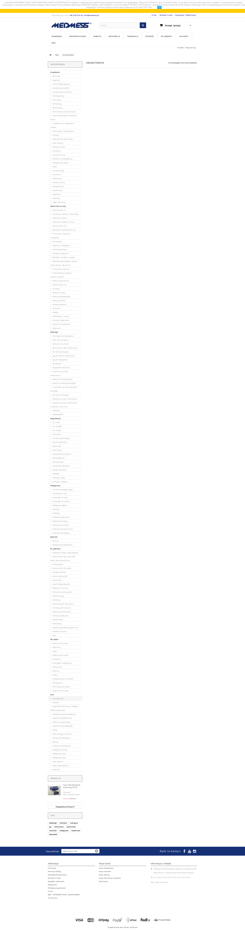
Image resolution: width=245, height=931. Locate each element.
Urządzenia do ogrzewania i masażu (62, 125)
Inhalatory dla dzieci (60, 163)
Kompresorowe (58, 155)
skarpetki (53, 834)
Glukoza (55, 541)
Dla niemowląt (58, 171)
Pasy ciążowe (57, 762)
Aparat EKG (57, 580)
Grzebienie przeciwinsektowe (64, 714)
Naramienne (57, 190)
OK (159, 7)
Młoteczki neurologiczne (62, 592)
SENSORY (56, 411)
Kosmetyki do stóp (60, 497)
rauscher (53, 831)
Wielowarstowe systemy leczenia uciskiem (61, 275)
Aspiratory (56, 647)
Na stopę (55, 289)
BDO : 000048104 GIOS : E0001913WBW (64, 895)
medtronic (75, 831)
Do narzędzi (57, 426)
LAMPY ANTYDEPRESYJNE (62, 718)
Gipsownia (56, 328)
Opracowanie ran (59, 226)
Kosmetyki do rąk (59, 493)
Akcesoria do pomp (60, 643)
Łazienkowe (57, 178)
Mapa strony (191, 48)
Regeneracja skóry (60, 521)
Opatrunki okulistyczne (61, 324)
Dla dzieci (183, 36)
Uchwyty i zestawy (59, 482)
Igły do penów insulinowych (63, 356)
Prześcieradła (57, 620)
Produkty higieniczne (60, 320)
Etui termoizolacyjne (60, 352)
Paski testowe (57, 143)
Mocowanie (57, 241)
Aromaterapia (57, 699)
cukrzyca (74, 823)
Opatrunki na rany (77, 36)
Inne (53, 43)
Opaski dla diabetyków (61, 738)
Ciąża (54, 651)
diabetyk (53, 823)
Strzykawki (56, 364)
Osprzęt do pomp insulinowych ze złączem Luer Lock (63, 405)
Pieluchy (55, 509)
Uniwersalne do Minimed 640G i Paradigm (64, 389)
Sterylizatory (57, 683)
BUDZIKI (55, 702)
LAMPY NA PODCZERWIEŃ (62, 726)
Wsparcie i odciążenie (61, 245)
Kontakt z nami (166, 15)
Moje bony (103, 881)
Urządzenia (56, 36)
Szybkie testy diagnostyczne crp (65, 627)
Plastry (55, 675)
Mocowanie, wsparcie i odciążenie (60, 236)
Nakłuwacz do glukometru (62, 139)
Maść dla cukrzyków (60, 340)
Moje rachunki (105, 871)
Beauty (55, 742)
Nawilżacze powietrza (60, 88)
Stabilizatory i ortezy (60, 316)
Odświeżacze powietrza (61, 454)
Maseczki (56, 769)
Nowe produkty (54, 871)
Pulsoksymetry (58, 96)
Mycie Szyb (57, 450)
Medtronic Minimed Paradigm (64, 383)
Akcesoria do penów (60, 344)
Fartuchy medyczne (60, 616)
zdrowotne (59, 827)
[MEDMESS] (74, 25)
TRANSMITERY (57, 414)
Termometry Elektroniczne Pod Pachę (63, 117)
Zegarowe (56, 194)
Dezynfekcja (114, 36)
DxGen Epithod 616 (59, 576)
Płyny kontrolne (58, 147)
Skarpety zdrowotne (60, 525)
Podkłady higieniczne (60, 517)
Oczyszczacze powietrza (62, 92)
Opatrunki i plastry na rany (63, 222)
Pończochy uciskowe (60, 269)
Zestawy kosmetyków (61, 533)
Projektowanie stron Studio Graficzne (122, 927)
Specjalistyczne (58, 458)
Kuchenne (56, 175)
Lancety (55, 135)
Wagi (54, 167)
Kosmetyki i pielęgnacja (61, 663)
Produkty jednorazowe (61, 608)
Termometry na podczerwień (64, 112)
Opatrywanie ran (59, 210)
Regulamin (52, 885)
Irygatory (56, 80)
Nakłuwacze (57, 667)
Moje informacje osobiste (110, 878)
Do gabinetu (166, 36)
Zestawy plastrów (59, 304)
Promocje (56, 778)
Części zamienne (59, 202)
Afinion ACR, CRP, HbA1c (61, 568)
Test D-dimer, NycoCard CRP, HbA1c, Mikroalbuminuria (62, 558)
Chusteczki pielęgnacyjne (62, 489)
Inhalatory (56, 151)
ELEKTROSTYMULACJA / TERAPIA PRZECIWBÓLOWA (64, 708)
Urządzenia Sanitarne (60, 466)
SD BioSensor (58, 564)
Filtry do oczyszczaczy (61, 722)
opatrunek (70, 827)
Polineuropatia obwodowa (63, 604)
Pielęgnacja (132, 36)
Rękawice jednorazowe (61, 612)
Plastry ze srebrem (59, 218)
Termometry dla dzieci (61, 687)
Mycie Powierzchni (59, 442)
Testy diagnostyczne (60, 765)
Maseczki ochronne (60, 588)
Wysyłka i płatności (56, 881)
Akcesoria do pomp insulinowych (59, 373)
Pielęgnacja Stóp (59, 758)
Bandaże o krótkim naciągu (63, 257)
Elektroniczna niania (60, 655)
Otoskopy (56, 600)
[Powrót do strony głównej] (50, 55)
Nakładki (55, 474)
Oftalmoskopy (58, 596)
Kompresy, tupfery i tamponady (65, 214)
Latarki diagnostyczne (61, 84)
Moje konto (105, 863)
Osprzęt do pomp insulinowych (64, 399)
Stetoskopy (57, 104)
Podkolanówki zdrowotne (62, 529)
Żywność (149, 36)
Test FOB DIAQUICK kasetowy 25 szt (71, 786)
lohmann (63, 823)
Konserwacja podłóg (60, 438)
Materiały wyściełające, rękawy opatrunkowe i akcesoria (63, 263)
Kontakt (180, 48)
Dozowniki (56, 434)
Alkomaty (56, 76)
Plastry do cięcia (58, 293)
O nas (154, 15)
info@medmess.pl (161, 882)
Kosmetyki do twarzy (60, 501)
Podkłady (56, 513)
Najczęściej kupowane (57, 875)
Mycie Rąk (56, 446)
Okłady (55, 312)
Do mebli (56, 422)
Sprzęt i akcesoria (59, 470)
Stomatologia (57, 462)
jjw (50, 827)
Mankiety (56, 198)
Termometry (57, 108)
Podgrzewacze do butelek (62, 679)
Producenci (52, 898)
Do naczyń (56, 430)
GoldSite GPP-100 (59, 572)
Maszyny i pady (58, 478)
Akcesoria (56, 308)
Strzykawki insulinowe (61, 368)
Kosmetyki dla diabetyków (63, 336)
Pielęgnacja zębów (59, 505)
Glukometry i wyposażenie (63, 131)
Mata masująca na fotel (61, 734)
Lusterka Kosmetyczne (61, 746)
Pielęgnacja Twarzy (59, 750)
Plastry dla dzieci (59, 300)
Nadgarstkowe (58, 186)
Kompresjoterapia (59, 249)
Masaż (54, 730)
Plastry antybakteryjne (61, 296)
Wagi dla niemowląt (60, 691)
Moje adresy (104, 875)
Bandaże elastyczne (60, 253)
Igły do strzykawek (59, 360)
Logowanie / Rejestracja (185, 15)
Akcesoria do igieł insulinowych (65, 348)
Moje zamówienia (106, 868)
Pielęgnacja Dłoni (59, 754)
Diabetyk (97, 36)
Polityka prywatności (57, 888)
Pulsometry (56, 100)
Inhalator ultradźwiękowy (62, 159)
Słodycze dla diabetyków (62, 545)
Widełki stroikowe (59, 631)
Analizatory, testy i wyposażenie (65, 553)
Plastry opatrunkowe (60, 281)
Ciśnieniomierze (58, 182)
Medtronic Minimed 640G (62, 379)
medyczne (64, 831)
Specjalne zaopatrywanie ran (64, 230)
